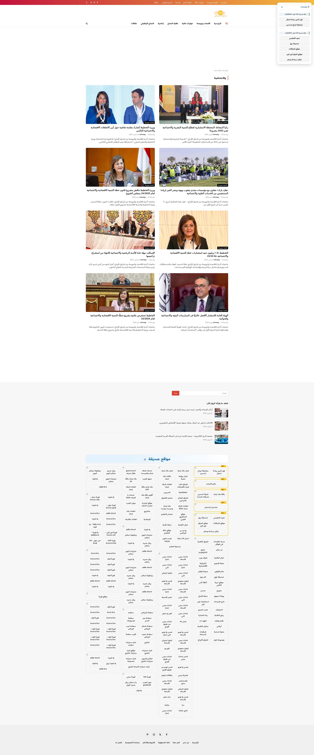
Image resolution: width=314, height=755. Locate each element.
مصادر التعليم (167, 514)
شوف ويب (203, 558)
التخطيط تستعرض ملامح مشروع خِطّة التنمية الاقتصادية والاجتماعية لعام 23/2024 (122, 317)
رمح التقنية (219, 615)
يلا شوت (147, 529)
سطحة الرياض (147, 612)
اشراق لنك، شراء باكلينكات (183, 485)
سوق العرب (147, 479)
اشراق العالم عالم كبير (183, 499)
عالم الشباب (211, 484)
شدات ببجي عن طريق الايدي (167, 624)
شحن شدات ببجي (183, 657)
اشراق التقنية (202, 542)
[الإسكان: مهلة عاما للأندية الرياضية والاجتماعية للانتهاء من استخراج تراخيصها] (120, 230)
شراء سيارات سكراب (131, 643)
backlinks (183, 492)
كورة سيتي (130, 677)
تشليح (147, 642)
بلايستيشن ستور (183, 682)
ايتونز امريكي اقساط (167, 641)
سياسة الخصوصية (132, 742)
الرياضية (147, 519)
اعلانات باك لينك (130, 512)
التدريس (167, 492)
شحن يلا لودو (183, 667)
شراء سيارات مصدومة (131, 659)
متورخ (219, 590)
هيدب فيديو (203, 610)
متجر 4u (183, 621)
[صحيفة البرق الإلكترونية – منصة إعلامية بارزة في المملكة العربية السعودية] (221, 439)
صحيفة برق (203, 518)
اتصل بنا (118, 742)
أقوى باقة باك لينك (147, 496)
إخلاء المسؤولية (164, 742)
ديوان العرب (131, 503)
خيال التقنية (219, 558)
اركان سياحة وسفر (211, 531)
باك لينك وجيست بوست (167, 507)
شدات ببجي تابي (167, 566)
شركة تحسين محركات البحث (203, 495)
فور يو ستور (167, 613)
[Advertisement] (157, 48)
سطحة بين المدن (147, 619)
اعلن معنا (176, 742)
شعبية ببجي (183, 675)
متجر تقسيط (167, 597)
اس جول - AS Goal (94, 541)
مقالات (156, 2)
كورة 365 (147, 677)
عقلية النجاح (187, 2)
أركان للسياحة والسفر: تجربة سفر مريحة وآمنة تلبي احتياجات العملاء (186, 409)
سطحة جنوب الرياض (147, 635)
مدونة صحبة (219, 632)
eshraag (216, 134)
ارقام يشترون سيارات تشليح (147, 659)
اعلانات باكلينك (131, 519)
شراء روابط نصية (183, 477)
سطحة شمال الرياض (147, 627)
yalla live (103, 487)
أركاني (219, 626)
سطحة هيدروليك (131, 619)
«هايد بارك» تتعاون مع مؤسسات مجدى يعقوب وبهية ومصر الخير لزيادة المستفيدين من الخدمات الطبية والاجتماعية (194, 192)
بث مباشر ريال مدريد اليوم (131, 683)
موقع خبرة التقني (219, 583)
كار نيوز (203, 577)
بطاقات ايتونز (166, 675)
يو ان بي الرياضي (183, 531)
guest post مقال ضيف (131, 472)
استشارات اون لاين (203, 603)
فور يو (167, 648)
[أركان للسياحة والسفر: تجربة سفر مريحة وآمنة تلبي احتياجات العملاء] (221, 412)
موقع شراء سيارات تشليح (131, 651)
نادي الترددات (219, 602)
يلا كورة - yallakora (95, 533)
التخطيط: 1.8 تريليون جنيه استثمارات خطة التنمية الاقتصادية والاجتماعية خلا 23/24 (199, 254)
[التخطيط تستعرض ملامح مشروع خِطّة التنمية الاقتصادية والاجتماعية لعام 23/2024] (120, 292)
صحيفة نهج (219, 577)
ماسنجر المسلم (211, 507)
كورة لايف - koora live (111, 630)
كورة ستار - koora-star (95, 498)
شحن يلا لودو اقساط (167, 582)
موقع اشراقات (219, 523)
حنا (183, 705)
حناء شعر (167, 697)
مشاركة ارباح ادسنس (203, 472)
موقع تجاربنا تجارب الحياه (147, 504)
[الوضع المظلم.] (87, 2)
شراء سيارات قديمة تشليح (139, 667)
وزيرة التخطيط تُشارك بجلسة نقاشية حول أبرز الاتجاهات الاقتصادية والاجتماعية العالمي (123, 129)
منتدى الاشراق (167, 498)
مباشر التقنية (202, 626)
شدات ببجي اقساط (183, 558)
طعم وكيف (219, 621)
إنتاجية (177, 2)
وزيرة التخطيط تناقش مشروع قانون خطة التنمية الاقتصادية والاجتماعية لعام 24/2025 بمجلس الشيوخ (121, 192)
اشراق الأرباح (203, 640)
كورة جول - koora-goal (111, 506)
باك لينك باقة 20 (131, 480)
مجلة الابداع (203, 596)
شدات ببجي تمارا (167, 558)
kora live (95, 553)
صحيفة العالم (175, 546)
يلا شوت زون (111, 663)
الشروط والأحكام (149, 742)
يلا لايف (139, 690)
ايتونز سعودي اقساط (183, 582)
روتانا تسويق (219, 596)
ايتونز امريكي (167, 573)
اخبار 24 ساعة (183, 538)
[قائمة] (226, 23)
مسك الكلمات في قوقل (219, 543)
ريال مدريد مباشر (147, 544)
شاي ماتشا (183, 710)
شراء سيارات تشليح (147, 651)
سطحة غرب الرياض (131, 627)
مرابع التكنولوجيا (203, 551)
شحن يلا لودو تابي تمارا (167, 633)
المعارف (219, 610)
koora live (94, 513)
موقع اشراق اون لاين (203, 524)
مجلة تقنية (167, 525)
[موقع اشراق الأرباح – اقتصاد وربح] (220, 13)
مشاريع (147, 511)
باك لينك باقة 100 (147, 488)
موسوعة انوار (219, 640)
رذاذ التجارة (203, 615)
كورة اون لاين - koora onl (111, 533)
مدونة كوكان (203, 571)
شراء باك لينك (183, 471)
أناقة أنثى (203, 582)
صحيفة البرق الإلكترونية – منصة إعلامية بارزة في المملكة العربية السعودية (184, 436)
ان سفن (219, 550)
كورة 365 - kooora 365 (111, 541)
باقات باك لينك (167, 477)
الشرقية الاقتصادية (203, 564)
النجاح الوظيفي (167, 2)
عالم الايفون (219, 571)
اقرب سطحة (131, 634)
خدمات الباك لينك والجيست (147, 472)
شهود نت (203, 621)
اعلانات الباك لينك (167, 485)
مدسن (203, 590)
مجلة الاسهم (219, 563)
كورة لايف (111, 559)
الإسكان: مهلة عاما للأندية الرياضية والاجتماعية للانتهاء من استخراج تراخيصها (123, 254)
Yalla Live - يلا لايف (95, 525)
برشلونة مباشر (131, 535)
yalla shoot (131, 529)
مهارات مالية (199, 2)
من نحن (186, 742)
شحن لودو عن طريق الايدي (167, 668)
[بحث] (87, 23)
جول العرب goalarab (147, 683)
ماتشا (167, 705)
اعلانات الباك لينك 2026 (183, 507)
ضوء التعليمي (219, 518)
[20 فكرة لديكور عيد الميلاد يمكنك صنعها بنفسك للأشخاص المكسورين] (221, 426)
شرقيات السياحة (203, 633)
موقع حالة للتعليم (167, 531)
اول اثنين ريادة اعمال (219, 472)
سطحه (131, 612)
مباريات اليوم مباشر (147, 536)
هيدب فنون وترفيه (167, 539)
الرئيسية (224, 2)
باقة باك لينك (219, 494)
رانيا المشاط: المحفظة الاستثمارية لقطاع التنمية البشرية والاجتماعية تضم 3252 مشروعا (195, 129)
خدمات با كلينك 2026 (131, 496)
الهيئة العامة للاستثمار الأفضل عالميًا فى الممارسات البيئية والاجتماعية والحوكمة (194, 317)
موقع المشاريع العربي (183, 516)
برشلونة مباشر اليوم (95, 472)
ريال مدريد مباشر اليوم (111, 472)
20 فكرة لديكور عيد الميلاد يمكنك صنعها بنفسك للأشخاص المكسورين (185, 423)
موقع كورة (103, 596)
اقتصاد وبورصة (212, 2)
